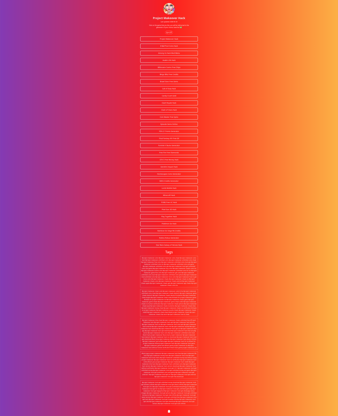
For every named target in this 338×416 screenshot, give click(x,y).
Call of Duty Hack (169, 88)
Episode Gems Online (169, 124)
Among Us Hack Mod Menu (169, 53)
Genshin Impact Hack (169, 167)
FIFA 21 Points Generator (169, 131)
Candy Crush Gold (169, 96)
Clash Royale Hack (169, 103)
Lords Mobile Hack (169, 188)
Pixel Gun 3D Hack (169, 209)
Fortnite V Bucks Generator (169, 145)
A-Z (169, 32)
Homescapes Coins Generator (169, 174)
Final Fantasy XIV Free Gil (169, 138)
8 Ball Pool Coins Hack (169, 46)
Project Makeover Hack (169, 39)
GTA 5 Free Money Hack (169, 159)
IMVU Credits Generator (169, 181)
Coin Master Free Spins (169, 117)
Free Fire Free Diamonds (169, 152)
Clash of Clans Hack (169, 110)
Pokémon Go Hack (169, 223)
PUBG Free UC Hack (169, 202)
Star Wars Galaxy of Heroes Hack (169, 245)
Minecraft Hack (169, 195)
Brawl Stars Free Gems (169, 81)
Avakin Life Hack (169, 60)
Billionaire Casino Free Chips (169, 67)
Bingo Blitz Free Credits (169, 74)
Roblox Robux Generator (169, 238)
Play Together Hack (169, 216)
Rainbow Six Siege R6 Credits (169, 231)
